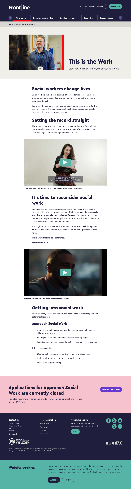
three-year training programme (53, 330)
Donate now (115, 6)
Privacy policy (45, 430)
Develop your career (68, 18)
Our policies (44, 434)
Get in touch (13, 434)
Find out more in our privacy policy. (105, 472)
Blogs (78, 6)
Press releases (44, 423)
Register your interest (111, 389)
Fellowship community (94, 6)
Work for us (44, 427)
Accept (54, 479)
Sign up (75, 431)
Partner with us (106, 18)
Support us (88, 18)
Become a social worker (43, 18)
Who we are (21, 18)
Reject (68, 479)
